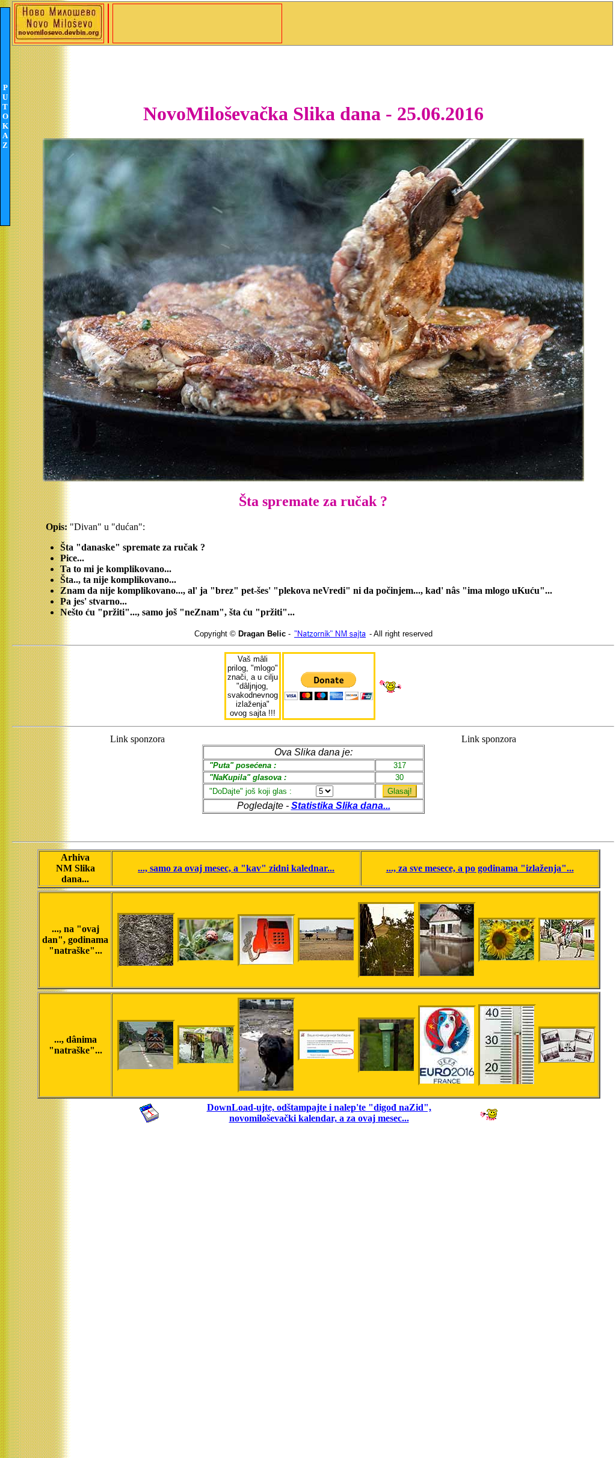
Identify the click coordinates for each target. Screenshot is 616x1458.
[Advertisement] (137, 782)
